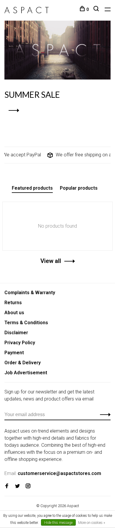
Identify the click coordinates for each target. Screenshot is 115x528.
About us (14, 312)
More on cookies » (91, 523)
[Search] (96, 9)
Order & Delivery (22, 362)
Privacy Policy (19, 342)
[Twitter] (17, 486)
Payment (14, 352)
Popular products (79, 188)
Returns (13, 302)
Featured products (32, 188)
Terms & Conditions (26, 322)
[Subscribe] (104, 414)
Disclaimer (16, 332)
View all (50, 260)
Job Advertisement (25, 372)
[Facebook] (6, 486)
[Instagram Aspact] (28, 486)
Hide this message (58, 523)
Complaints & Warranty (29, 292)
